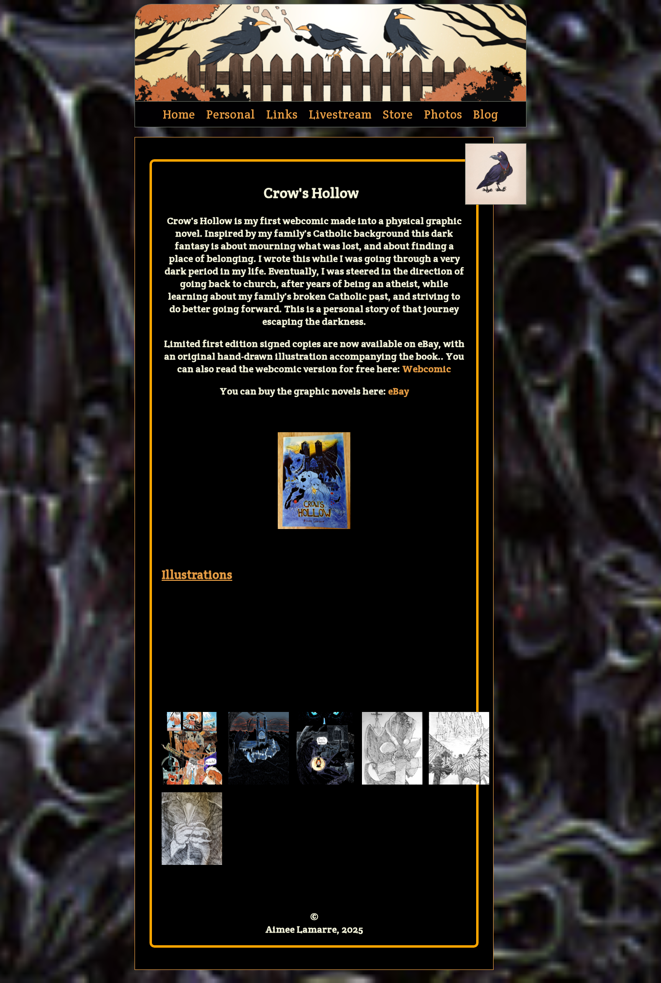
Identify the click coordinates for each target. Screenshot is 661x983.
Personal (230, 114)
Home (179, 114)
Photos (443, 114)
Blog (485, 114)
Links (282, 114)
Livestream (340, 114)
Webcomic (426, 369)
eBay (398, 391)
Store (398, 114)
